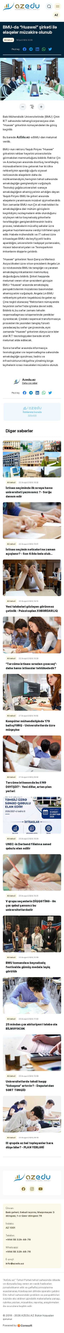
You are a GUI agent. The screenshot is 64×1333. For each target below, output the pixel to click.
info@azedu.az (15, 1263)
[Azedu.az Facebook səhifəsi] (23, 1188)
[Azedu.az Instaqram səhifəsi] (32, 1188)
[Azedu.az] (21, 6)
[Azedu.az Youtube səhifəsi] (40, 1188)
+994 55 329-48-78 (18, 1239)
